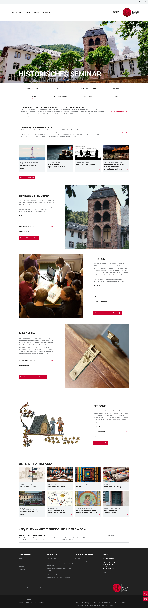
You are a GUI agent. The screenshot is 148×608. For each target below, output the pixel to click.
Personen (46, 12)
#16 (114, 605)
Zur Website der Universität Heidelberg (29, 588)
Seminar (18, 12)
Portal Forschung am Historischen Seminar (32, 377)
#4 (101, 602)
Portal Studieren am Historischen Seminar (106, 313)
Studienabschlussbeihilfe (117, 111)
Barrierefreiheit (41, 602)
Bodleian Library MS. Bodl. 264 (81, 604)
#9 (113, 602)
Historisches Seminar (52, 558)
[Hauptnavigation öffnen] (10, 12)
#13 (88, 603)
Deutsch (29, 598)
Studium (27, 12)
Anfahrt (105, 573)
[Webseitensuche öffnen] (13, 12)
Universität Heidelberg (139, 2)
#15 (107, 603)
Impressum (78, 558)
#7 (111, 602)
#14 (98, 603)
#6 (110, 602)
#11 (118, 602)
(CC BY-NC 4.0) (111, 605)
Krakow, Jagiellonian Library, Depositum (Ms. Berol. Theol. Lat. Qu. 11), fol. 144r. (91, 605)
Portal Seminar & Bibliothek (27, 237)
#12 (125, 602)
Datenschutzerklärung (81, 561)
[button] (32, 555)
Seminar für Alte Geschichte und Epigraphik (58, 577)
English (34, 598)
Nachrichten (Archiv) (25, 177)
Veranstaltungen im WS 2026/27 (115, 132)
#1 (89, 602)
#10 (117, 602)
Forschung (36, 12)
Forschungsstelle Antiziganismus (56, 561)
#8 (112, 602)
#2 (90, 602)
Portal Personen (99, 443)
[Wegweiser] (22, 569)
